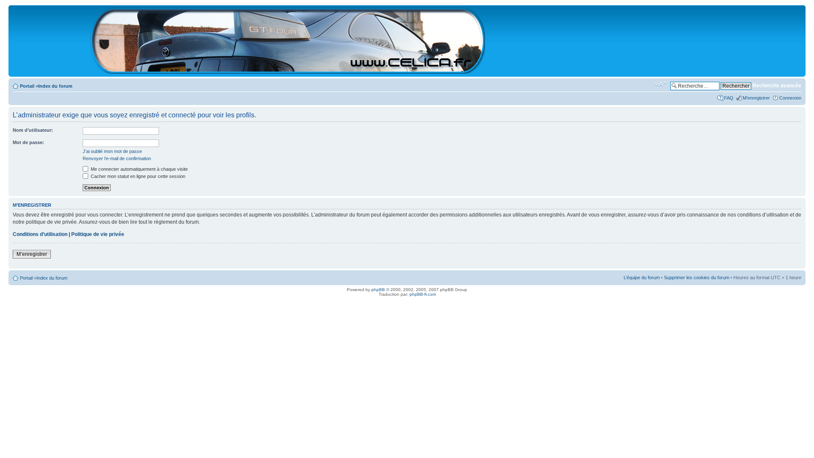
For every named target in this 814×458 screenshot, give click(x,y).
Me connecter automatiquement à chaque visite (138, 169)
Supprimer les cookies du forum (696, 277)
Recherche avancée (777, 86)
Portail (27, 86)
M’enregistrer (756, 97)
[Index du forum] (288, 70)
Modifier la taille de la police (661, 84)
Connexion (790, 97)
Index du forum (55, 86)
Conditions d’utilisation (40, 234)
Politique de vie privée (97, 234)
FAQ (728, 97)
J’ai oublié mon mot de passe (112, 151)
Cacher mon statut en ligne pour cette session (137, 176)
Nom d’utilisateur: (33, 130)
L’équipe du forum (642, 277)
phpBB (378, 289)
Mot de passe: (28, 142)
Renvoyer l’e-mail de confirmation (117, 158)
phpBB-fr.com (423, 294)
